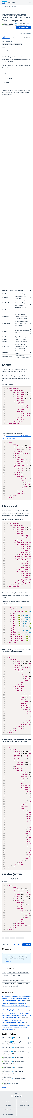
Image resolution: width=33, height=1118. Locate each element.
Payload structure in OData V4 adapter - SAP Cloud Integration (16, 17)
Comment (8, 961)
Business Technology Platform (9, 986)
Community (11, 2)
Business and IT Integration (9, 983)
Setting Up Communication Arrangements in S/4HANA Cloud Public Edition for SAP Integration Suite (16, 1006)
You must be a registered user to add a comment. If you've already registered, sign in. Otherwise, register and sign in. (16, 956)
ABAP (4, 972)
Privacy (8, 1101)
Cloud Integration (18, 44)
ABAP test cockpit (6, 975)
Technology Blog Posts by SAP (10, 6)
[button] (3, 37)
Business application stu (23, 983)
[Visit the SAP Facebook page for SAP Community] (12, 1096)
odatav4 (13, 938)
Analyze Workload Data (8, 980)
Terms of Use (24, 1101)
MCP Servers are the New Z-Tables (12, 1020)
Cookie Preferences (8, 1114)
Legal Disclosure (24, 1105)
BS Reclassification (20, 980)
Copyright (8, 1105)
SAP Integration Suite (7, 44)
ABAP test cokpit (17, 975)
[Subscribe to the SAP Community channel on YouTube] (18, 1096)
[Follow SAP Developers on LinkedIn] (20, 1096)
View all (4, 1087)
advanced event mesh (8, 978)
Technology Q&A (8, 1029)
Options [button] (17, 30)
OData (7, 938)
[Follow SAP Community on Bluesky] (15, 1096)
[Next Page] (18, 988)
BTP (28, 980)
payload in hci (20, 938)
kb (3, 938)
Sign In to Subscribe (23, 27)
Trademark (8, 1109)
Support (25, 1109)
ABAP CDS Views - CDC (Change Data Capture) (18, 972)
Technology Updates (7, 50)
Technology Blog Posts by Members (13, 1000)
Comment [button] (27, 944)
